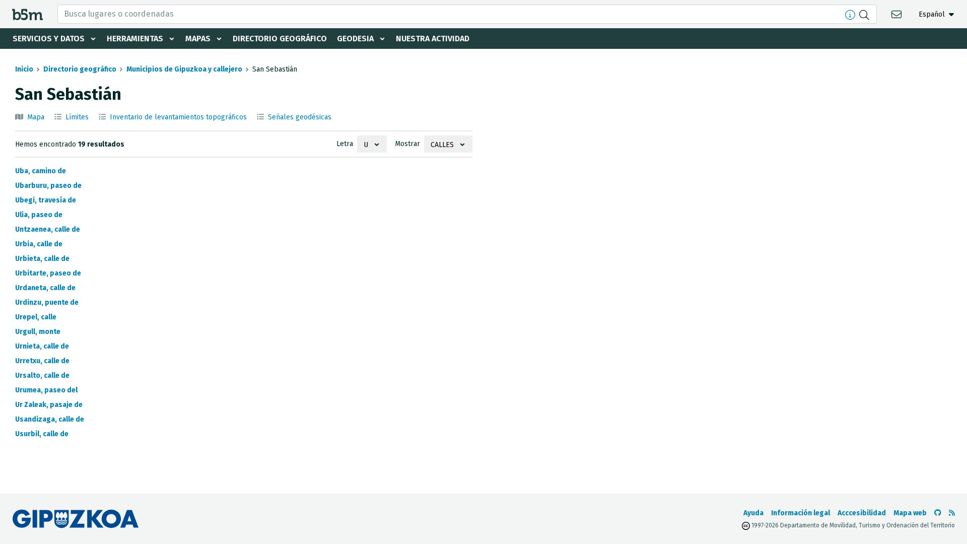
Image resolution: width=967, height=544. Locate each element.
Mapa (35, 117)
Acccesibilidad (862, 513)
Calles (442, 145)
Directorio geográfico (280, 38)
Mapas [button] (198, 38)
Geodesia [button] (355, 38)
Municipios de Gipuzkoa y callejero (184, 69)
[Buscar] (865, 14)
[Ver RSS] (952, 513)
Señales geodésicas (299, 117)
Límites (77, 117)
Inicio (24, 69)
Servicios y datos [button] (49, 38)
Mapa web (910, 513)
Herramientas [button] (135, 38)
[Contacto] (897, 14)
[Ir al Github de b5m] (937, 513)
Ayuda (753, 513)
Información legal (800, 513)
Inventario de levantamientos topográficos (178, 117)
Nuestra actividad (432, 38)
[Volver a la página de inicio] (27, 14)
